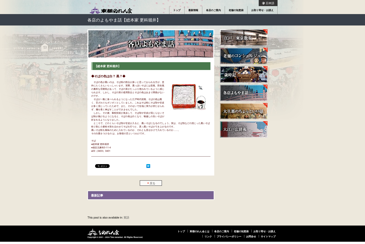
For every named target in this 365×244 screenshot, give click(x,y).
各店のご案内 (213, 10)
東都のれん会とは (199, 231)
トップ (177, 10)
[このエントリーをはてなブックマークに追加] (148, 166)
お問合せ (251, 236)
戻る (152, 183)
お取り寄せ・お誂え (262, 10)
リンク (208, 236)
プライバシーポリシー (229, 236)
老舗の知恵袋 (236, 10)
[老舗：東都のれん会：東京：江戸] (110, 10)
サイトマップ (268, 236)
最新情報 (193, 10)
